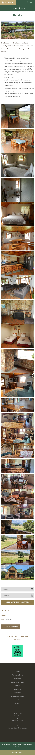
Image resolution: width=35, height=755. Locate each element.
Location (17, 700)
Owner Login (18, 747)
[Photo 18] (17, 481)
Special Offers (18, 689)
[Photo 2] (17, 141)
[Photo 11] (17, 361)
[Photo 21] (17, 527)
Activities (17, 693)
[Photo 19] (17, 496)
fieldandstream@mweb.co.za (17, 728)
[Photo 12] (17, 385)
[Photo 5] (17, 214)
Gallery (17, 686)
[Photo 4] (17, 190)
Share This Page (11, 627)
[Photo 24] (17, 572)
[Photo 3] (17, 165)
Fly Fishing (17, 678)
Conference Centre (17, 682)
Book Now (9, 2)
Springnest (29, 744)
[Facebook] (18, 735)
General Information (17, 696)
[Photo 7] (17, 263)
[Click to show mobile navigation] (32, 2)
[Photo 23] (17, 557)
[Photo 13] (17, 405)
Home (18, 671)
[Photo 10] (17, 336)
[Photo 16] (17, 450)
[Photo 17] (17, 466)
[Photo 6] (17, 238)
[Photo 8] (17, 287)
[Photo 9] (17, 312)
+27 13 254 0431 (17, 721)
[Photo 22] (17, 542)
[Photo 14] (17, 420)
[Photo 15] (17, 435)
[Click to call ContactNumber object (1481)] (26, 2)
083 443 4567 (17, 713)
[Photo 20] (17, 511)
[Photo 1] (17, 116)
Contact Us (17, 703)
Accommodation (17, 675)
